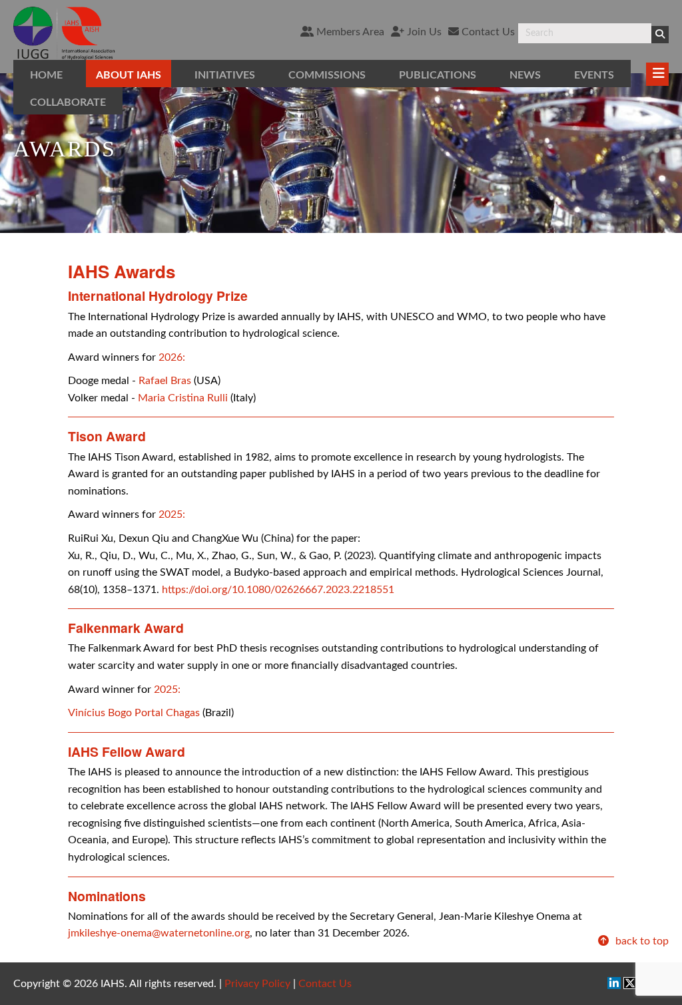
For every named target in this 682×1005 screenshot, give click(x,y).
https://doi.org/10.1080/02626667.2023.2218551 (278, 589)
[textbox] (584, 33)
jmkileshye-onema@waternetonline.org (159, 933)
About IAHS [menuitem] (128, 75)
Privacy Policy (257, 983)
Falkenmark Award (126, 627)
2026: (172, 357)
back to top (641, 941)
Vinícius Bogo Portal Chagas (134, 712)
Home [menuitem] (46, 75)
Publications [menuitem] (437, 75)
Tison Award (107, 436)
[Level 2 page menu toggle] (657, 74)
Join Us (423, 32)
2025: (172, 514)
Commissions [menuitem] (327, 75)
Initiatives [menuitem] (224, 75)
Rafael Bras (165, 380)
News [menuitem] (525, 75)
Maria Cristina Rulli (183, 398)
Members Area (349, 32)
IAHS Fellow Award (126, 751)
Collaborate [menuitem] (68, 102)
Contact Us (487, 32)
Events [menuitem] (594, 75)
